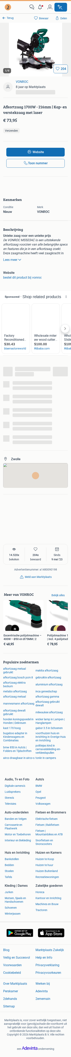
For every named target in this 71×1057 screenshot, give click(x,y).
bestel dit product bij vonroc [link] (22, 277)
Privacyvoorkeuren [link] (48, 973)
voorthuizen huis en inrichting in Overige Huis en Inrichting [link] (51, 737)
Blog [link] (6, 950)
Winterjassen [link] (13, 913)
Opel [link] (38, 791)
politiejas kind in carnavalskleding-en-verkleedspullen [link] (48, 749)
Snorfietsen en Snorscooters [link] (44, 842)
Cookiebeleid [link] (12, 973)
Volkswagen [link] (43, 803)
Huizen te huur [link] (44, 865)
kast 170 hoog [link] (12, 728)
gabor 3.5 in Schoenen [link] (49, 728)
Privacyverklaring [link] (47, 965)
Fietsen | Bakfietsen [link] (47, 824)
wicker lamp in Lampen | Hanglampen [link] (50, 721)
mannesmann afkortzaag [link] (18, 703)
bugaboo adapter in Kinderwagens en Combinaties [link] (15, 737)
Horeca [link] (40, 892)
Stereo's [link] (9, 797)
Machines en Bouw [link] (47, 904)
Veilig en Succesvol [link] (16, 957)
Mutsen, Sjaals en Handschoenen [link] (15, 899)
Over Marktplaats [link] (15, 984)
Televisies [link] (10, 803)
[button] (40, 7)
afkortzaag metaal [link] (14, 696)
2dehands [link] (10, 999)
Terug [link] (10, 18)
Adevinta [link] (42, 991)
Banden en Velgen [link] (16, 818)
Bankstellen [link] (12, 859)
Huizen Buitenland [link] (47, 871)
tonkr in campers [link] (46, 757)
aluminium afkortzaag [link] (49, 684)
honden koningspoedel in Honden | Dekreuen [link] (18, 721)
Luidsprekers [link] (13, 791)
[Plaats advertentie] (60, 7)
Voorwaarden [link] (12, 965)
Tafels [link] (8, 877)
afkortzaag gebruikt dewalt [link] (48, 703)
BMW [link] (39, 785)
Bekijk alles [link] (58, 595)
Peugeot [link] (41, 797)
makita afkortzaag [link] (47, 670)
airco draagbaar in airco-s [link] (19, 757)
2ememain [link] (43, 999)
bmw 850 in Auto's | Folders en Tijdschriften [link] (17, 749)
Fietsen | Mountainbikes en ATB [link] (49, 832)
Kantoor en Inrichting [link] (48, 898)
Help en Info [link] (44, 957)
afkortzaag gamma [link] (47, 696)
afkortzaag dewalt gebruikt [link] (14, 712)
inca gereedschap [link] (46, 691)
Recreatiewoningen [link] (47, 877)
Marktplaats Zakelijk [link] (50, 950)
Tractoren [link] (41, 910)
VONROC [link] (22, 82)
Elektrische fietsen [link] (47, 818)
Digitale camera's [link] (15, 785)
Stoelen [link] (9, 871)
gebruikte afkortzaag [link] (48, 677)
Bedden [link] (9, 865)
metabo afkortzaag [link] (15, 691)
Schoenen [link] (11, 907)
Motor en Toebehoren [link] (18, 834)
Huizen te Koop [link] (45, 859)
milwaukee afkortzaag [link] (49, 712)
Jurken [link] (9, 892)
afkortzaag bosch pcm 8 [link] (18, 677)
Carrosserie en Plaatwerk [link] (13, 826)
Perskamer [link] (10, 991)
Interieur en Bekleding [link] (18, 840)
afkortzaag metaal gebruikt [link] (14, 670)
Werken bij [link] (43, 984)
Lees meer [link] (10, 260)
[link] (8, 7)
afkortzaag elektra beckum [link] (14, 684)
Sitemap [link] (9, 1006)
